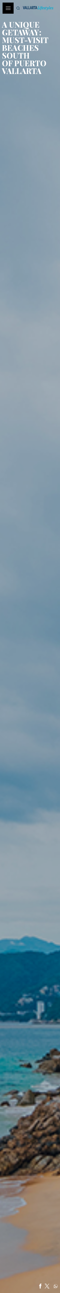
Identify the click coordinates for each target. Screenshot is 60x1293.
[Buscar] (18, 8)
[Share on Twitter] (47, 1286)
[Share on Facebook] (40, 1286)
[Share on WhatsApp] (55, 1286)
